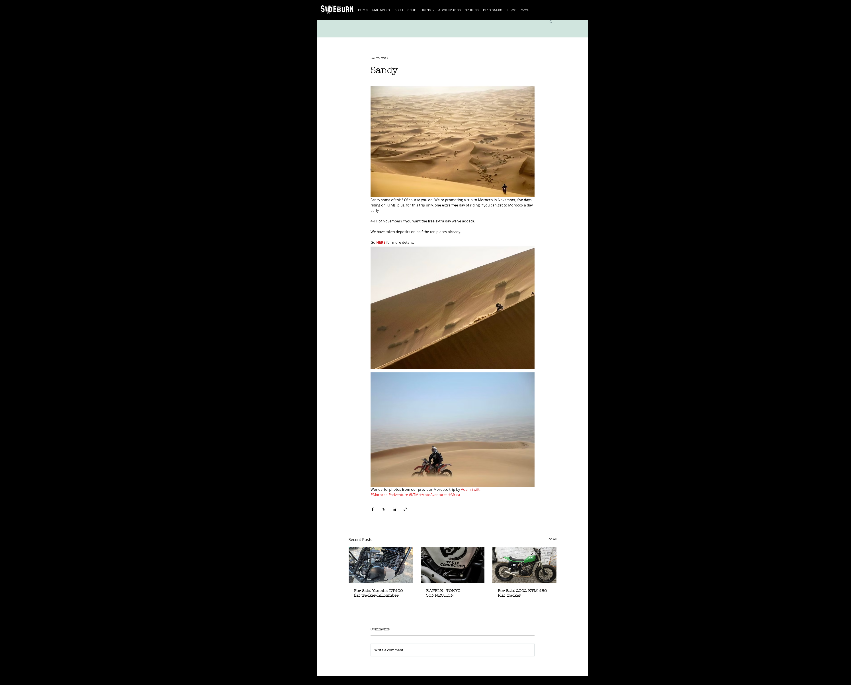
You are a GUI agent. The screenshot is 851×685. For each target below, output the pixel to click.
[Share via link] (405, 509)
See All (552, 539)
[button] (381, 11)
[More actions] (532, 58)
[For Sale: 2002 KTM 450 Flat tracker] (524, 565)
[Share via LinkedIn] (394, 509)
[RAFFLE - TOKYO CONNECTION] (453, 565)
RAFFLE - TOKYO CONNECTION (443, 593)
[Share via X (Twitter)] (383, 509)
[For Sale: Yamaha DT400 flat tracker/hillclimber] (381, 565)
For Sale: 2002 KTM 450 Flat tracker (522, 593)
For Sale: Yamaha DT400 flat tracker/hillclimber (378, 593)
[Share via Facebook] (373, 509)
